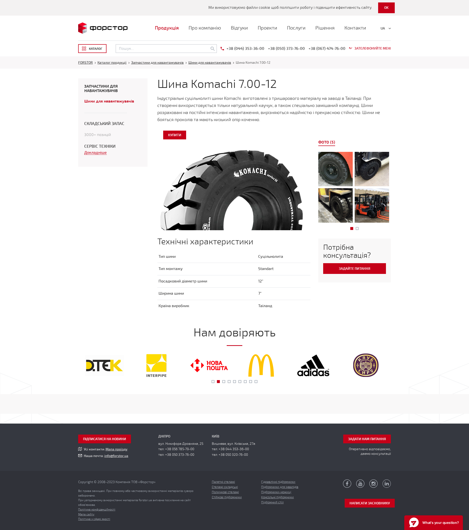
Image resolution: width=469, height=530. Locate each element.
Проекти (267, 28)
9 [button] (256, 381)
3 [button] (223, 381)
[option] (354, 188)
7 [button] (245, 381)
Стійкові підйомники (227, 497)
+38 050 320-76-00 (233, 455)
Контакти (355, 28)
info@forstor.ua (116, 456)
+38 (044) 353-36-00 (245, 48)
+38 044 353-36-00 (234, 449)
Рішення (325, 28)
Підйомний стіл (272, 502)
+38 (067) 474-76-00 (327, 48)
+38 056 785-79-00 (179, 449)
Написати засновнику (370, 503)
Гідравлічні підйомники (278, 482)
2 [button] (357, 228)
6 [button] (239, 381)
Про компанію (205, 28)
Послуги (296, 28)
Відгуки (239, 28)
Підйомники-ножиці (276, 492)
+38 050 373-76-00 (179, 455)
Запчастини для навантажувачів (101, 88)
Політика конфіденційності (96, 509)
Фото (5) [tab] (326, 142)
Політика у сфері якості (94, 519)
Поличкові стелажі (225, 492)
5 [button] (234, 381)
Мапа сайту (86, 514)
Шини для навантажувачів (109, 101)
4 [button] (229, 381)
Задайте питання (354, 269)
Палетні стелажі (223, 482)
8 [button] (250, 381)
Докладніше (95, 153)
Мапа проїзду (117, 449)
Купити (174, 135)
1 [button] (351, 228)
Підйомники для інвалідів (279, 487)
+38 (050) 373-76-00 (286, 48)
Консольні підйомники (277, 497)
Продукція (167, 28)
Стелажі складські (225, 487)
